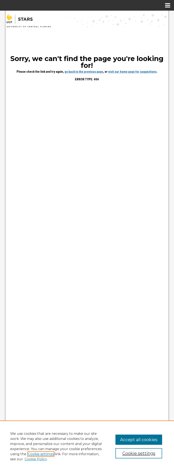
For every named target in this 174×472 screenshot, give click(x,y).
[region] (87, 446)
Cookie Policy (36, 459)
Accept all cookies (138, 439)
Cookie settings (41, 454)
